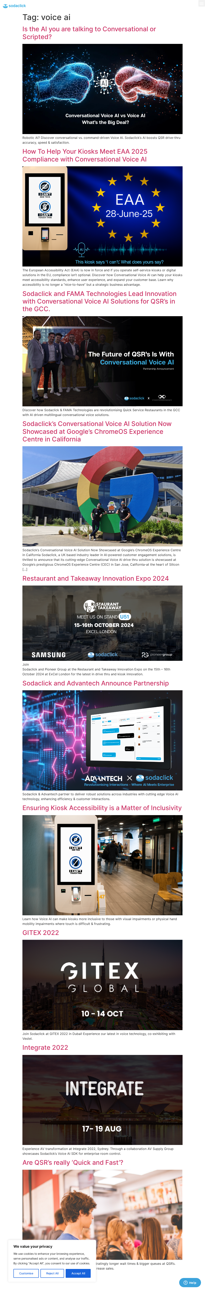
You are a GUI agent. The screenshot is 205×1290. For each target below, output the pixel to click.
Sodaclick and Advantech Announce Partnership (95, 683)
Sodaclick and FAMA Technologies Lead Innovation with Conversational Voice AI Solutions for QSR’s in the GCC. (99, 301)
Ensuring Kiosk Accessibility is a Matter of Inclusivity (102, 808)
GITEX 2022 (40, 933)
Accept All (78, 1273)
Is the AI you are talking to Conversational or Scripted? (89, 32)
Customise (26, 1273)
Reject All (52, 1273)
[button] (201, 3)
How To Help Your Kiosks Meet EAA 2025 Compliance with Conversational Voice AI (85, 155)
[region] (52, 1261)
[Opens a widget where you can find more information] (190, 1283)
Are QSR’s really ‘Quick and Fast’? (72, 1162)
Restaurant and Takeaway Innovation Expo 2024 (95, 578)
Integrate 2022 (45, 1047)
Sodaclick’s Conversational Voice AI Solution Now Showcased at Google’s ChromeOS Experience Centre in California (97, 431)
